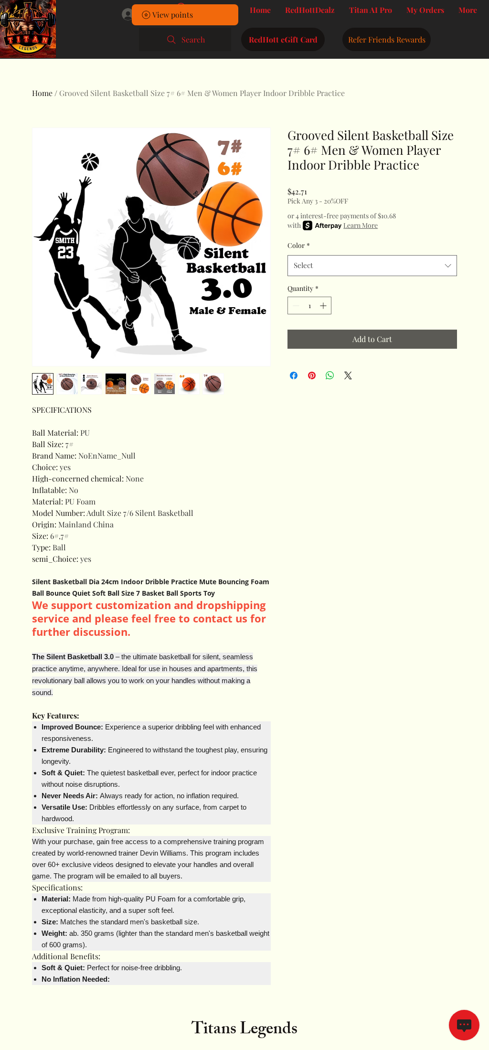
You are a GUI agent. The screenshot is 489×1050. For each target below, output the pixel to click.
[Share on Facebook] (293, 375)
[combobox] (372, 265)
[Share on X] (348, 375)
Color (298, 245)
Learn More (360, 225)
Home (42, 93)
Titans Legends (244, 1030)
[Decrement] (295, 305)
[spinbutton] (309, 305)
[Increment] (324, 305)
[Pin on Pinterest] (312, 375)
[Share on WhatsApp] (330, 375)
